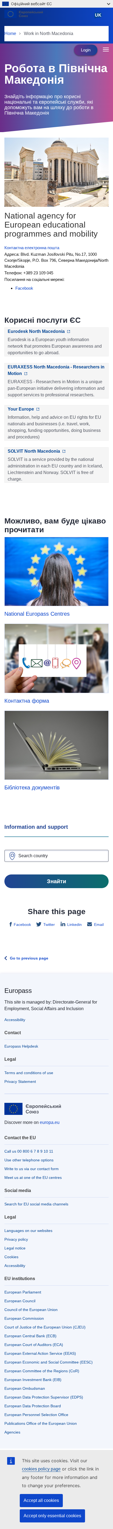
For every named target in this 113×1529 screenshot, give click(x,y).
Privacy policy (16, 1239)
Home (10, 33)
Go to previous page (29, 958)
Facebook (22, 924)
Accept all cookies (41, 1500)
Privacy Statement (20, 1081)
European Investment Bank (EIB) (32, 1379)
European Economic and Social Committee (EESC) (48, 1362)
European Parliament (22, 1292)
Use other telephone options (28, 1160)
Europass (18, 990)
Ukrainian (99, 18)
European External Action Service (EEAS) (40, 1353)
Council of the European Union (31, 1309)
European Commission (24, 1318)
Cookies (11, 1257)
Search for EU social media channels (36, 1204)
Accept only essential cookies (52, 1515)
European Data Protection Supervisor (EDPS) (43, 1397)
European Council (19, 1301)
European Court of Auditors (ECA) (33, 1344)
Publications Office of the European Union (40, 1423)
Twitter (49, 924)
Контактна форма (26, 701)
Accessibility (14, 1020)
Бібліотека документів (32, 787)
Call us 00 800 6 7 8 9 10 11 (28, 1151)
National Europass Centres (37, 614)
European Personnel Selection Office (36, 1414)
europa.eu (50, 1122)
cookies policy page (41, 1469)
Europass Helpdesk (21, 1046)
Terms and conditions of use (28, 1073)
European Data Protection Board (32, 1406)
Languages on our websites (28, 1230)
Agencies (12, 1432)
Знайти (56, 881)
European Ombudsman (24, 1388)
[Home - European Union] (47, 17)
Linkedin (74, 924)
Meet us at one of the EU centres (33, 1177)
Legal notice (15, 1248)
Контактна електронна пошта (31, 247)
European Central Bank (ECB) (30, 1336)
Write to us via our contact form (31, 1169)
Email (99, 924)
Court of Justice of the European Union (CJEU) (45, 1327)
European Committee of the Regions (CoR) (41, 1371)
